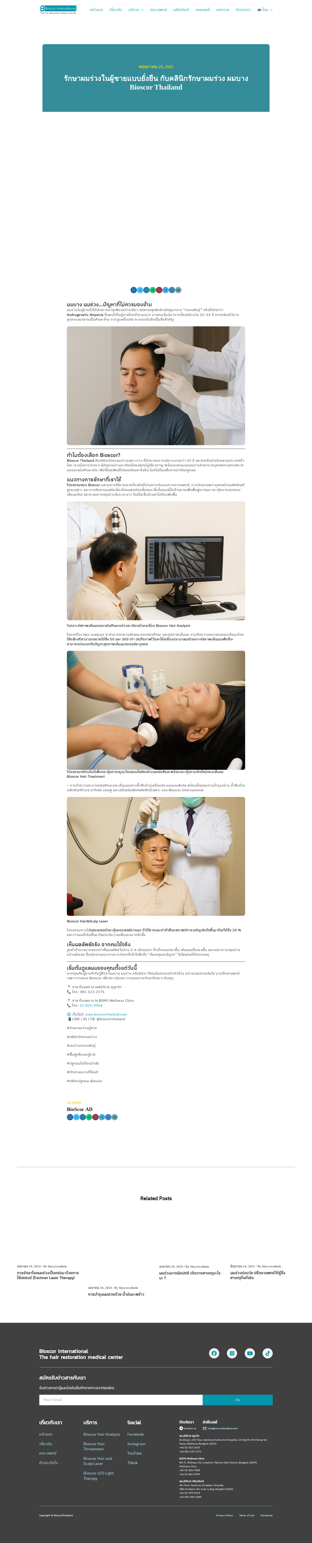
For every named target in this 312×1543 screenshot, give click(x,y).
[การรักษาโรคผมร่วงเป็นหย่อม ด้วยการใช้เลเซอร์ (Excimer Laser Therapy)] (49, 1236)
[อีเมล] (178, 290)
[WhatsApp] (153, 290)
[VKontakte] (172, 290)
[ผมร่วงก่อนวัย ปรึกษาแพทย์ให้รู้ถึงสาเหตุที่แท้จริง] (262, 1236)
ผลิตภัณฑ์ (181, 10)
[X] (140, 290)
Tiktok (132, 1463)
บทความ (222, 10)
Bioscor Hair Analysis (101, 1434)
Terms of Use (246, 1515)
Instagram (136, 1444)
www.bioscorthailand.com (106, 1014)
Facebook (135, 1434)
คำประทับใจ (48, 1463)
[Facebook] (134, 290)
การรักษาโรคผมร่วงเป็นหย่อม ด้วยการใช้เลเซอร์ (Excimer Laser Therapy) (48, 1275)
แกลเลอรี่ (202, 10)
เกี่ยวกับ (115, 10)
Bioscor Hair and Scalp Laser (97, 1461)
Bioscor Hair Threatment (94, 1447)
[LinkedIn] (146, 290)
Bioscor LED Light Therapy (98, 1476)
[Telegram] (165, 290)
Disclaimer (267, 1515)
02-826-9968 (91, 1006)
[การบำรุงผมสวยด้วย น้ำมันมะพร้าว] (120, 1246)
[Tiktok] (268, 1354)
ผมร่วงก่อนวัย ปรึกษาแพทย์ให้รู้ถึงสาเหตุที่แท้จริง (257, 1275)
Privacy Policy (224, 1515)
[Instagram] (232, 1354)
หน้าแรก (96, 10)
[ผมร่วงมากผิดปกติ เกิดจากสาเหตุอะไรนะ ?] (191, 1236)
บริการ (133, 10)
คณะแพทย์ (158, 10)
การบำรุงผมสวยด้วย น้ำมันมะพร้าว (116, 1294)
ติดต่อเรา (243, 10)
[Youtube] (250, 1354)
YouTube (134, 1453)
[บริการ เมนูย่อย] (142, 10)
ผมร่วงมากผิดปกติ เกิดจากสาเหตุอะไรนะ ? (190, 1275)
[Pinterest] (159, 290)
